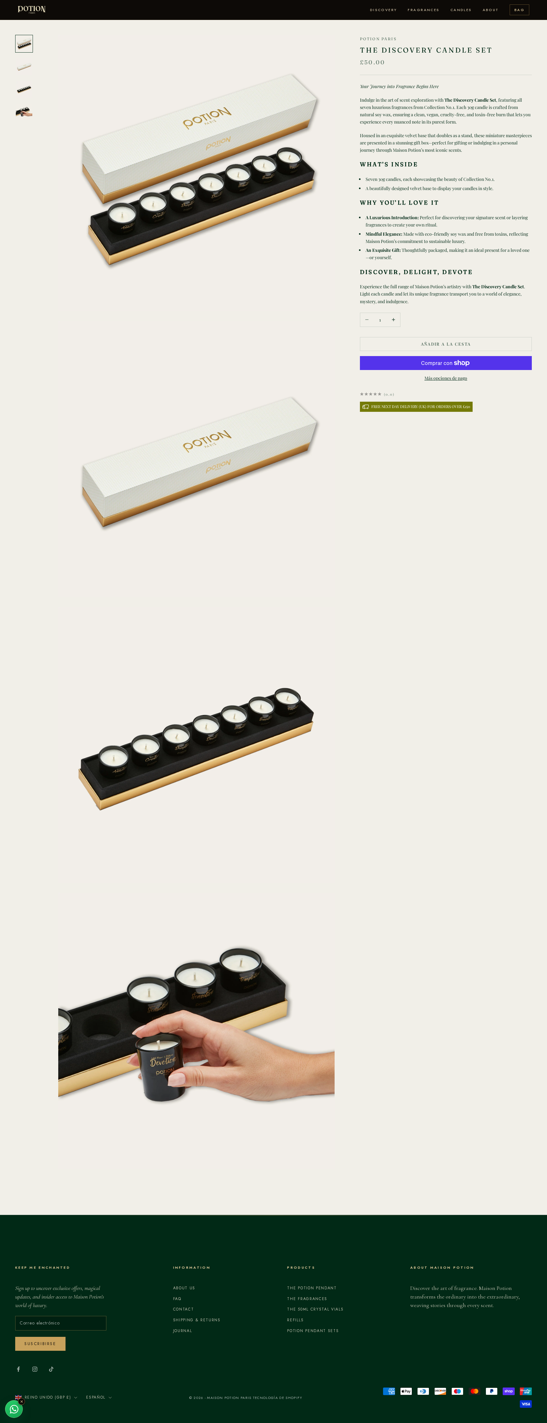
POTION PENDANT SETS (313, 1331)
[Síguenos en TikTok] (51, 1369)
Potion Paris (378, 38)
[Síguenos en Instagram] (35, 1369)
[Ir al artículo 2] (24, 66)
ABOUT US (184, 1288)
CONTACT (183, 1309)
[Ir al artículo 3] (24, 89)
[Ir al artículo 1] (24, 44)
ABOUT (491, 9)
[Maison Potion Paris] (32, 10)
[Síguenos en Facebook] (18, 1369)
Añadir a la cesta (446, 344)
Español (95, 1397)
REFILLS (295, 1320)
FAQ (177, 1299)
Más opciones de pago (445, 378)
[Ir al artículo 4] (24, 112)
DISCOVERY (383, 9)
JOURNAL (182, 1331)
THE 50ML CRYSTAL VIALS (315, 1309)
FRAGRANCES (423, 9)
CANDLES (461, 9)
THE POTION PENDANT (311, 1288)
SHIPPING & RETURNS (197, 1320)
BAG (519, 9)
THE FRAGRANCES (307, 1299)
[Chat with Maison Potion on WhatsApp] (14, 1409)
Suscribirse (40, 1344)
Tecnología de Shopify (278, 1397)
